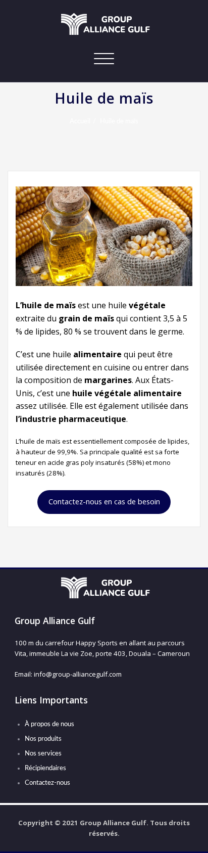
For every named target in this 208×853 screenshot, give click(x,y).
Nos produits (43, 738)
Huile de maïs (119, 121)
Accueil (80, 121)
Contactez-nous (47, 782)
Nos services (43, 753)
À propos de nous (49, 724)
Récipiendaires (45, 768)
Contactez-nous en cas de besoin (104, 501)
